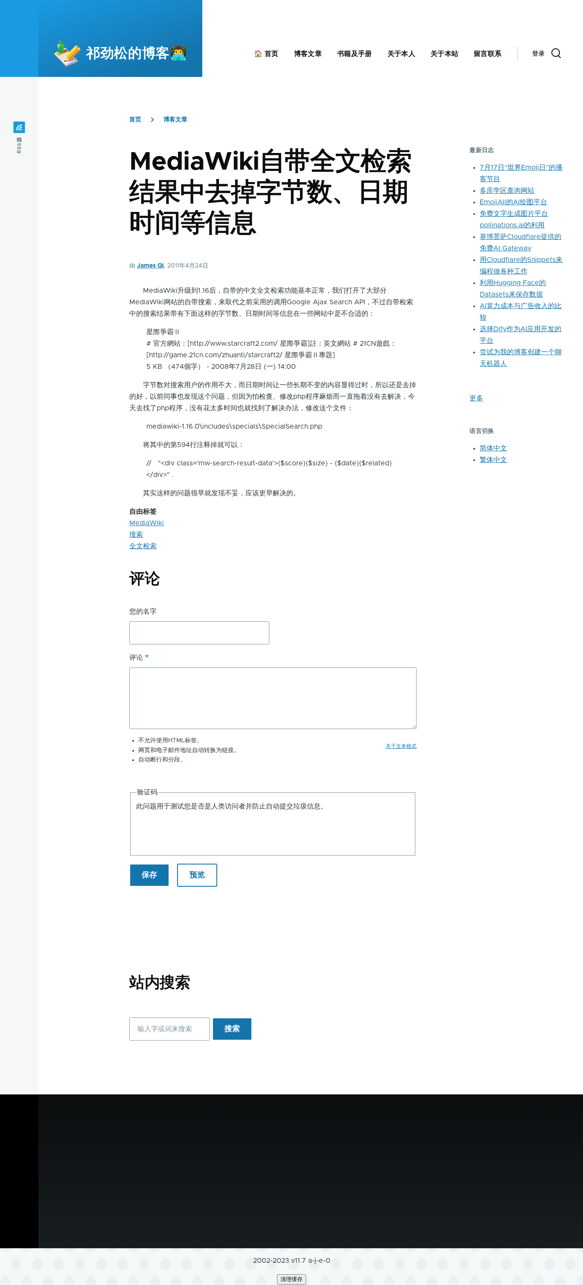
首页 (135, 120)
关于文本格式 (401, 746)
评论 (136, 657)
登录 (538, 54)
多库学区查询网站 (507, 190)
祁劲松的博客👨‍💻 (136, 54)
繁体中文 (493, 459)
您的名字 (143, 611)
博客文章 (175, 120)
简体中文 (493, 448)
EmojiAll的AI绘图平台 (513, 202)
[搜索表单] (556, 54)
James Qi (150, 266)
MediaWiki (146, 523)
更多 (476, 398)
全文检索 (143, 546)
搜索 (136, 534)
